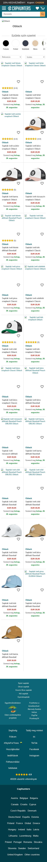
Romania (27, 842)
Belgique (24, 798)
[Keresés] (42, 14)
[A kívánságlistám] (37, 8)
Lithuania (13, 836)
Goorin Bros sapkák (23, 690)
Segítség (12, 730)
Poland (8, 842)
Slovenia (12, 848)
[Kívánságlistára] (18, 82)
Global (28, 823)
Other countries (32, 854)
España (26, 817)
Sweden (22, 848)
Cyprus (32, 804)
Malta (35, 836)
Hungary (12, 829)
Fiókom (12, 737)
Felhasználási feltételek (12, 765)
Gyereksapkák (24, 697)
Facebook (34, 749)
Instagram (34, 755)
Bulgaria (34, 798)
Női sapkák (23, 694)
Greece (36, 823)
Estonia (35, 817)
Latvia (36, 829)
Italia (29, 829)
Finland (10, 823)
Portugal (17, 842)
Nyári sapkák (23, 683)
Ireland (21, 829)
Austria (14, 798)
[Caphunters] (13, 8)
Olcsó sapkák (23, 687)
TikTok (34, 743)
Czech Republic (18, 810)
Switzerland (33, 848)
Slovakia (38, 842)
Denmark (32, 810)
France (19, 823)
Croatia (23, 804)
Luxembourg (25, 836)
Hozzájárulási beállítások (12, 752)
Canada (14, 804)
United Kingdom (15, 854)
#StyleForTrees (12, 743)
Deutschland (14, 817)
